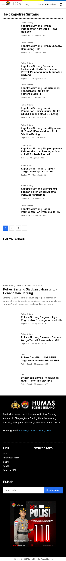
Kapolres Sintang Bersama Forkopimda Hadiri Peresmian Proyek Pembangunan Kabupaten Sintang (41, 71)
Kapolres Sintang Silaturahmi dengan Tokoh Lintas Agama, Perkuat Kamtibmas (39, 191)
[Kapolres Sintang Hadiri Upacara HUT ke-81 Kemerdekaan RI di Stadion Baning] (11, 132)
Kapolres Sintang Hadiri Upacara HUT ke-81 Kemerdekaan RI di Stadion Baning (41, 131)
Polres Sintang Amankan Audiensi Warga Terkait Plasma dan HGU (41, 339)
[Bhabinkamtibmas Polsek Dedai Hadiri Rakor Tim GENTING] (11, 381)
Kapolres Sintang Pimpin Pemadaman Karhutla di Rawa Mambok (39, 28)
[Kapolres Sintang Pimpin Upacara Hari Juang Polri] (11, 49)
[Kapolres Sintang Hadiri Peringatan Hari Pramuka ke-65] (11, 212)
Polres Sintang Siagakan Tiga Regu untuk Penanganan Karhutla (41, 319)
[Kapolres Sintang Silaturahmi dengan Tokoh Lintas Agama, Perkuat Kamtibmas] (11, 192)
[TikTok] (46, 454)
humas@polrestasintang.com (35, 430)
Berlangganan (53, 490)
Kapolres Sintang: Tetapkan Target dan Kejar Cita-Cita (38, 170)
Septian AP (25, 35)
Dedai (23, 354)
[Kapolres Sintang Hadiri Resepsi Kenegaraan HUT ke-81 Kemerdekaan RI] (11, 91)
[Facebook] (34, 454)
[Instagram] (38, 454)
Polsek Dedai (26, 364)
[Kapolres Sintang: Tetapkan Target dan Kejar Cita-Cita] (11, 172)
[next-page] (24, 228)
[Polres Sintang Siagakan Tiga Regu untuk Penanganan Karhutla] (11, 321)
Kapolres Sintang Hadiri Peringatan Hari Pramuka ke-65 (40, 210)
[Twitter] (50, 454)
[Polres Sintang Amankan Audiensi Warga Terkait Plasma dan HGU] (11, 341)
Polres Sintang (27, 23)
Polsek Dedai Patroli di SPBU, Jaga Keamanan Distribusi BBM (40, 359)
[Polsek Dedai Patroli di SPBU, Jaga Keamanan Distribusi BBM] (11, 361)
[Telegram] (42, 454)
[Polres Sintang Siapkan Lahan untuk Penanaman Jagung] (33, 262)
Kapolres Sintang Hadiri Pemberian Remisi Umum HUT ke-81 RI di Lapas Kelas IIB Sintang (41, 111)
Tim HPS (24, 158)
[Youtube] (54, 454)
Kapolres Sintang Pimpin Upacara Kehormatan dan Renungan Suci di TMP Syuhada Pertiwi (41, 151)
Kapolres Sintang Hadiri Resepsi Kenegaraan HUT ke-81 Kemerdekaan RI (40, 91)
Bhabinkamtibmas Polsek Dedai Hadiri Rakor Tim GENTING (40, 379)
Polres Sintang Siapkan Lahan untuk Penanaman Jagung (30, 291)
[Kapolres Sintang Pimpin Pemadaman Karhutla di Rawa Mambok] (11, 29)
